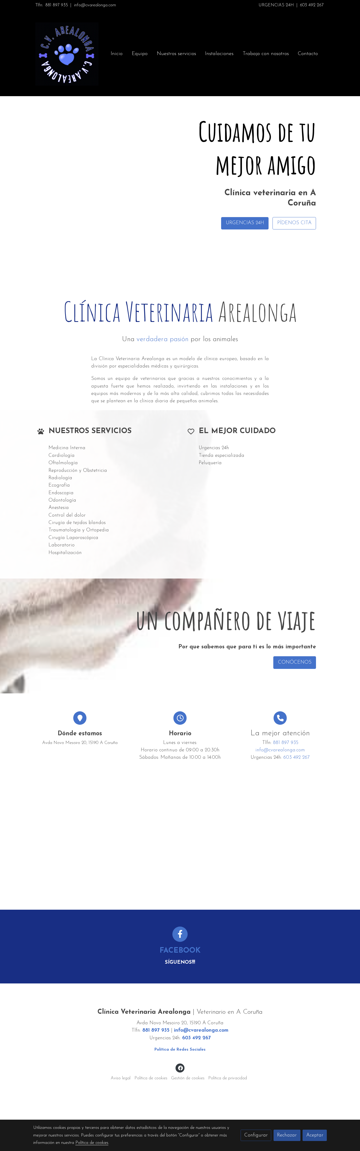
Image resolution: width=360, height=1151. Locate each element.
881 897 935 (56, 5)
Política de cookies (150, 1078)
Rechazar (287, 1135)
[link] (67, 54)
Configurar (256, 1135)
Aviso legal (120, 1078)
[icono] (180, 934)
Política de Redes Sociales (180, 1050)
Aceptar (314, 1135)
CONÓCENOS (295, 662)
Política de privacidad (227, 1078)
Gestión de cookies (188, 1078)
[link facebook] (180, 1067)
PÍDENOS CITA (294, 223)
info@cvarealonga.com (95, 5)
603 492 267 (312, 5)
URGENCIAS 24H (276, 5)
